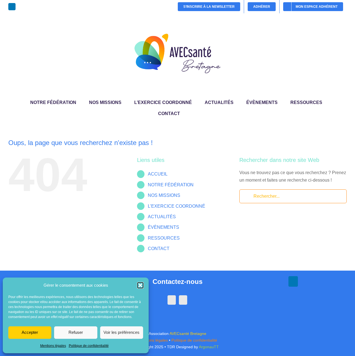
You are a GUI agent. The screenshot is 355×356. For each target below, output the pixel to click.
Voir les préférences (121, 332)
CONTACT (158, 248)
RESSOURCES (164, 238)
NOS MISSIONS (164, 195)
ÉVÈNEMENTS (163, 227)
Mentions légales (53, 346)
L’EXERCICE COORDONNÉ (176, 206)
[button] (140, 285)
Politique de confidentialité (89, 346)
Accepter (30, 332)
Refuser (76, 332)
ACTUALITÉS (162, 216)
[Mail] (183, 300)
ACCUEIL (158, 174)
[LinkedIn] (172, 300)
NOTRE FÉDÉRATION (171, 184)
